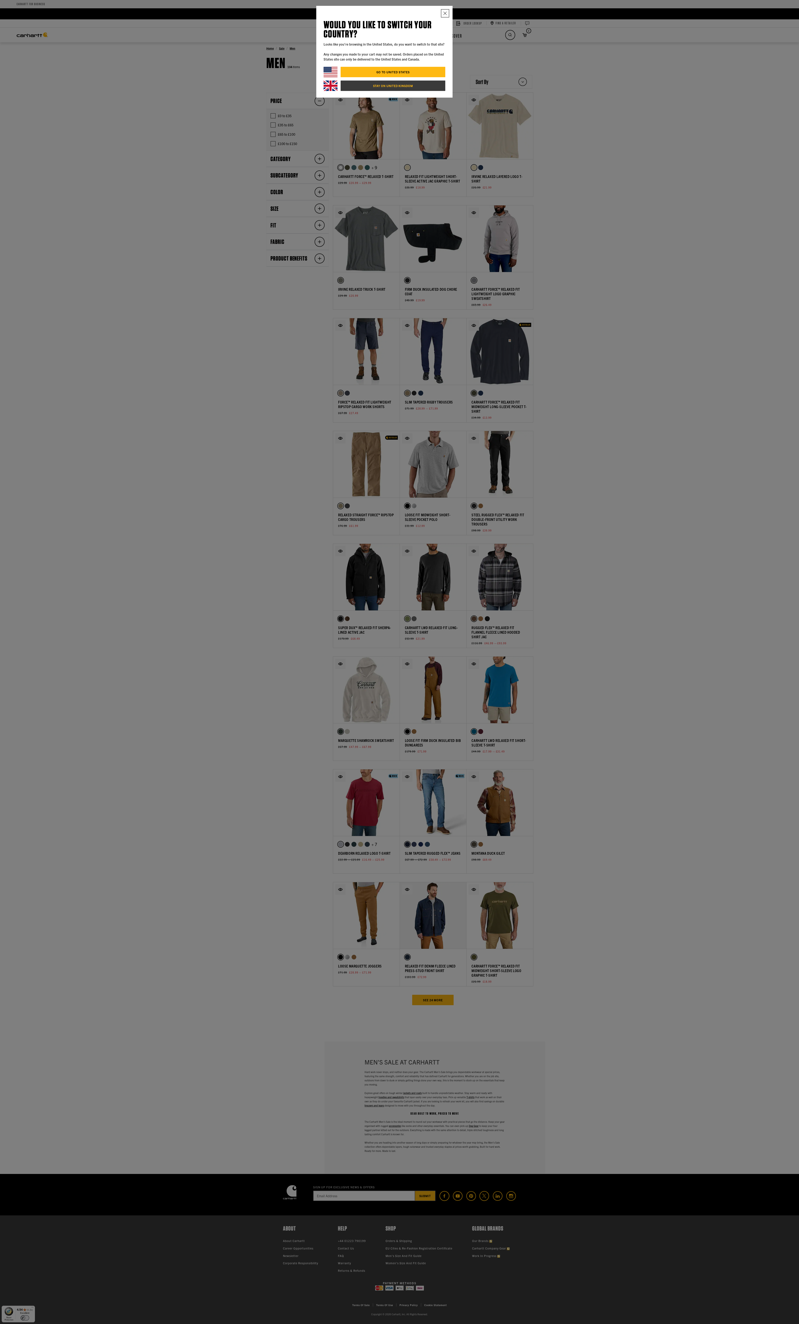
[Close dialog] (445, 13)
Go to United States (393, 72)
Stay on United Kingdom (393, 86)
